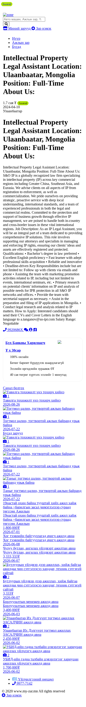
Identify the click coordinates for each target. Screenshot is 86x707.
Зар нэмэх (43, 28)
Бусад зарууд (13, 433)
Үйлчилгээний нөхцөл (36, 679)
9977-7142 (24, 683)
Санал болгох (13, 388)
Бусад (16, 47)
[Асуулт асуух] (26, 330)
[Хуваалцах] (35, 330)
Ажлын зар (20, 43)
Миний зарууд (19, 28)
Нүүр (16, 38)
